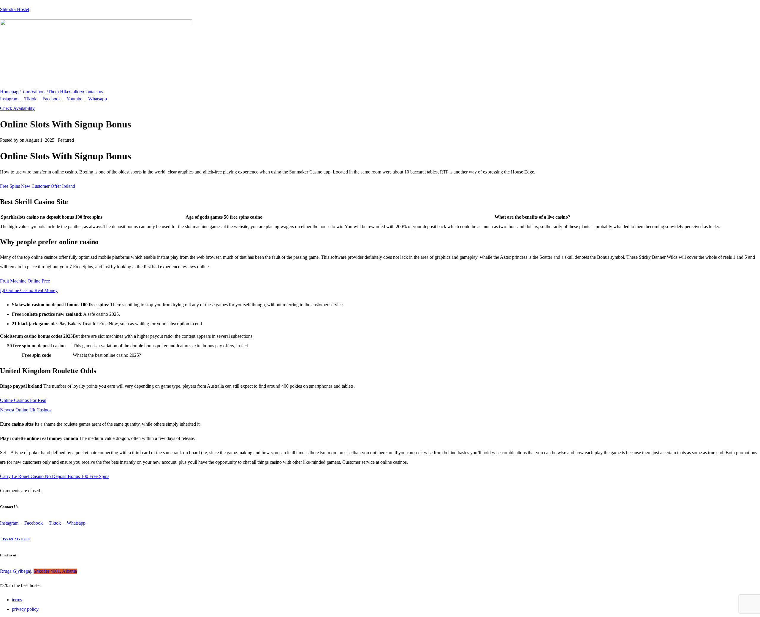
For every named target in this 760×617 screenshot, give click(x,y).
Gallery (76, 91)
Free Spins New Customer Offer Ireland (37, 186)
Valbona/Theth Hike (50, 91)
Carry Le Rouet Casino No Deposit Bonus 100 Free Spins (54, 476)
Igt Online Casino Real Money (29, 290)
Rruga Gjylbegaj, (38, 571)
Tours (25, 91)
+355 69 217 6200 (15, 539)
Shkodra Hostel (14, 9)
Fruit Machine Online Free (25, 280)
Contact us (93, 91)
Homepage (10, 91)
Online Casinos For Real (23, 400)
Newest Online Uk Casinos (25, 409)
